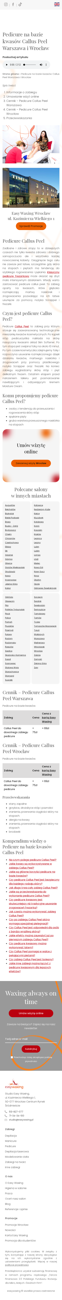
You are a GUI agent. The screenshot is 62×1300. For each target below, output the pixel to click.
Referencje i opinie (16, 1209)
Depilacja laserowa (17, 1151)
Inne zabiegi (12, 1167)
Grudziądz (10, 571)
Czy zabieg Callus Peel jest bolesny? (31, 959)
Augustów (10, 505)
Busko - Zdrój (11, 526)
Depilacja (11, 1136)
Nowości (10, 1230)
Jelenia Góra (11, 584)
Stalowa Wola (12, 667)
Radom (9, 638)
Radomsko (10, 642)
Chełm (8, 534)
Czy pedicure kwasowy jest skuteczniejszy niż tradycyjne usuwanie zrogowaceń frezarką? (33, 903)
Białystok (9, 513)
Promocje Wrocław (16, 1225)
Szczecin (38, 597)
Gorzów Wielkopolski (15, 567)
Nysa (36, 575)
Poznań (8, 622)
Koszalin (38, 530)
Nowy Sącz (39, 571)
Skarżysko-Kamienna (15, 655)
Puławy (8, 634)
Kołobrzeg (39, 521)
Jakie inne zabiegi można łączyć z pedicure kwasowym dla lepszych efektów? (30, 967)
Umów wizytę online (31, 1013)
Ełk (6, 550)
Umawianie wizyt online (22, 97)
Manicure (11, 1141)
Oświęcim (9, 601)
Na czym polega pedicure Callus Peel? (32, 860)
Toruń (37, 630)
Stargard (9, 675)
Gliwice (8, 563)
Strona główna (11, 74)
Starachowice (12, 671)
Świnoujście (39, 609)
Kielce (37, 513)
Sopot (8, 659)
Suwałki (9, 680)
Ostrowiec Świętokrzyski (45, 588)
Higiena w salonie (16, 1188)
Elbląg (8, 546)
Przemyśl (9, 630)
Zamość (38, 659)
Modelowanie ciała (17, 1157)
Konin (36, 526)
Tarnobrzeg (39, 613)
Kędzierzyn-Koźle (42, 509)
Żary (36, 667)
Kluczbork (38, 517)
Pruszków (9, 626)
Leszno (37, 542)
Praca (8, 1193)
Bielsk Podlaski (12, 517)
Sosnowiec (10, 663)
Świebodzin (39, 605)
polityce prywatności (17, 1265)
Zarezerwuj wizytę (31, 463)
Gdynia (8, 559)
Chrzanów (10, 538)
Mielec (37, 563)
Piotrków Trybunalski (14, 609)
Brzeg (7, 521)
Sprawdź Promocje (31, 226)
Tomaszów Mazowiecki (45, 626)
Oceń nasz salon (15, 1199)
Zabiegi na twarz (15, 1162)
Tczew (37, 622)
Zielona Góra (40, 663)
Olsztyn (37, 580)
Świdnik (37, 601)
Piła (6, 605)
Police (8, 617)
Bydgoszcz (10, 530)
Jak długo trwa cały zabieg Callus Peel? (33, 888)
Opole (37, 584)
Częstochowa (12, 542)
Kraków (37, 534)
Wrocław (38, 651)
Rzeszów (9, 646)
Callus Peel (22, 326)
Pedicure (10, 1146)
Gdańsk (9, 555)
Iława (7, 575)
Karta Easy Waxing (16, 1235)
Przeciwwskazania (19, 118)
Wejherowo (39, 642)
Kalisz (8, 588)
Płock (7, 613)
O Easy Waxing (14, 1183)
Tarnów (37, 617)
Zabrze (37, 655)
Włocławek (39, 646)
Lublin (37, 550)
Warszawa (39, 638)
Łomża (37, 555)
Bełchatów (10, 509)
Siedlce (8, 651)
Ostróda (9, 597)
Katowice (38, 505)
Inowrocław (10, 580)
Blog (7, 1204)
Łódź (36, 559)
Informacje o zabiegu (21, 92)
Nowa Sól (38, 567)
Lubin (36, 546)
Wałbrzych (39, 634)
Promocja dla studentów (20, 1240)
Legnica (38, 538)
